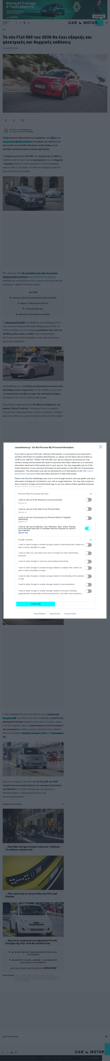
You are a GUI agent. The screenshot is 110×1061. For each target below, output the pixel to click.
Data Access (55, 614)
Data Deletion (40, 614)
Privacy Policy (70, 614)
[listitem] (55, 493)
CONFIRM (36, 604)
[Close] (101, 447)
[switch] (88, 499)
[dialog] (55, 530)
